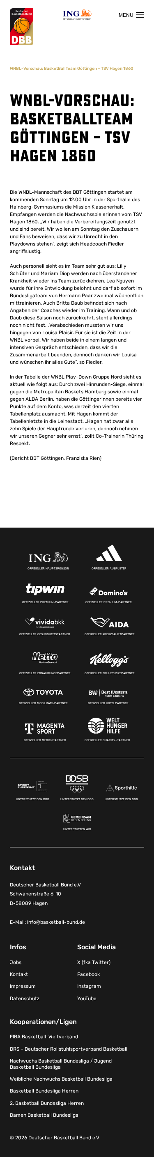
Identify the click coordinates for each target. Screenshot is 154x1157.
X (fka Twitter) (93, 962)
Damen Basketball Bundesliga (44, 1115)
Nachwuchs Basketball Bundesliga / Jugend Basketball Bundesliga (61, 1064)
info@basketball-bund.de (56, 922)
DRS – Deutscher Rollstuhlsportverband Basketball (68, 1049)
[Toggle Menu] (131, 15)
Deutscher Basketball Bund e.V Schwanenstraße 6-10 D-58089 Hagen (45, 894)
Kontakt (19, 974)
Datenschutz (24, 998)
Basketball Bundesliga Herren (44, 1091)
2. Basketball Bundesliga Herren (47, 1103)
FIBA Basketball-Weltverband (44, 1037)
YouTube (87, 998)
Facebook (88, 974)
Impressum (23, 986)
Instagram (89, 986)
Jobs (15, 962)
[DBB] (21, 27)
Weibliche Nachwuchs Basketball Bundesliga (61, 1079)
